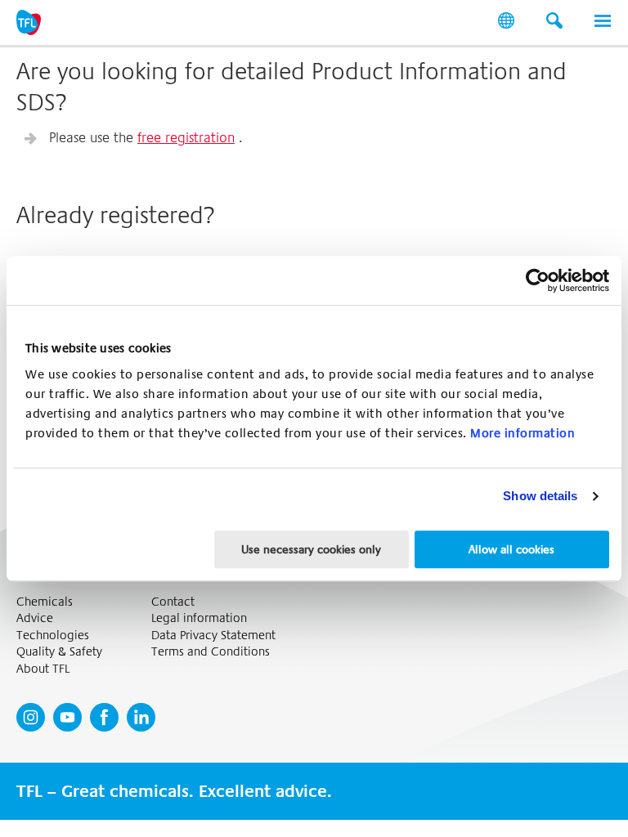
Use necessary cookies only (311, 549)
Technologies (52, 635)
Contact (173, 602)
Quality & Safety (59, 652)
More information (522, 433)
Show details (540, 496)
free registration (186, 137)
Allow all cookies (511, 549)
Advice (34, 618)
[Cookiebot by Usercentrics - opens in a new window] (537, 280)
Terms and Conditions (210, 652)
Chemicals (44, 602)
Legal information (199, 618)
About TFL (43, 669)
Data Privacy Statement (213, 635)
